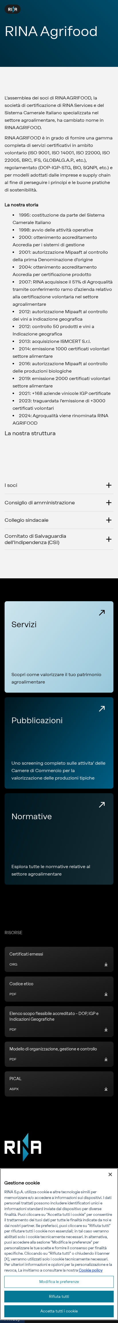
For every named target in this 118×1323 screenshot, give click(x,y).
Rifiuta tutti (59, 1296)
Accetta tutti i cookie (59, 1311)
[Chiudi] (110, 1174)
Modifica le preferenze (59, 1282)
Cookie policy (91, 1270)
